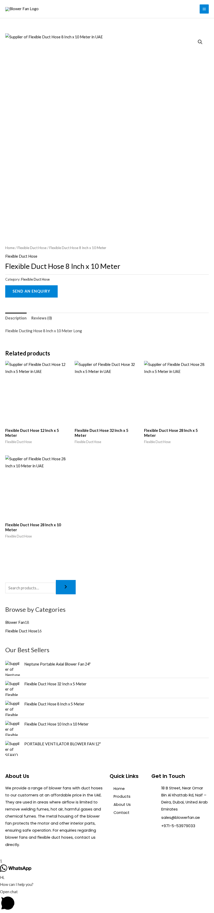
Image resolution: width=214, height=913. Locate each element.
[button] (200, 42)
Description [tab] (16, 318)
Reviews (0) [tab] (41, 318)
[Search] (66, 587)
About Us (122, 804)
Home (10, 248)
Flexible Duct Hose (31, 248)
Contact (121, 812)
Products (122, 796)
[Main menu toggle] (204, 9)
